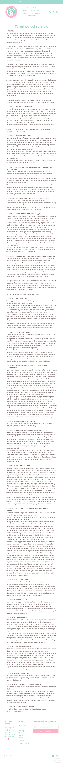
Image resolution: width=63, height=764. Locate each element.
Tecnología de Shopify (52, 760)
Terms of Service (24, 743)
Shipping (22, 740)
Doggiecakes (42, 760)
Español (8, 755)
